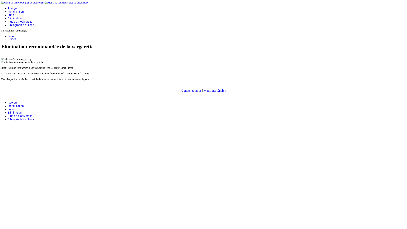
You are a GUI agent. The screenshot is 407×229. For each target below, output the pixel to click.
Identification (16, 11)
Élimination (15, 18)
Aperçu (12, 8)
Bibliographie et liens (21, 25)
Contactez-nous (191, 90)
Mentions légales (215, 90)
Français (12, 36)
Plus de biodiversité (20, 21)
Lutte (11, 15)
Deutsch (12, 39)
